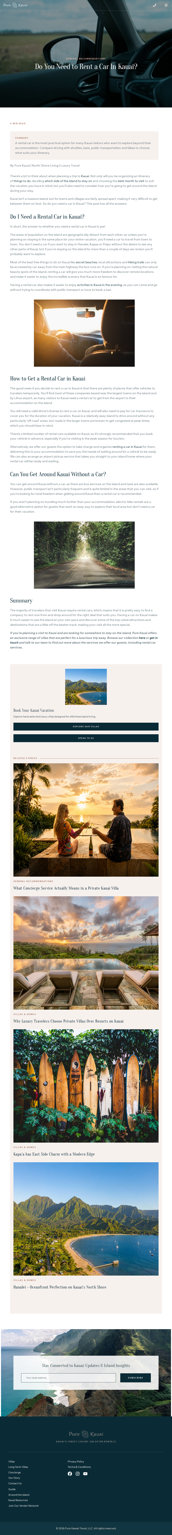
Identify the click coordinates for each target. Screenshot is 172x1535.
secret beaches (86, 262)
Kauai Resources (18, 1500)
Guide (12, 1489)
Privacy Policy (76, 1461)
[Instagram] (77, 1474)
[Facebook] (70, 1474)
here (142, 638)
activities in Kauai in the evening (99, 285)
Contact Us (15, 1483)
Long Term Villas (18, 1467)
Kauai (85, 176)
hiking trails (136, 262)
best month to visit (131, 181)
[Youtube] (85, 1474)
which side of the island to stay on (68, 181)
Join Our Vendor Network (23, 1505)
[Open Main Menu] (154, 5)
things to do (22, 181)
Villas (11, 1461)
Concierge (14, 1472)
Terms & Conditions (79, 1467)
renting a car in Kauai (127, 447)
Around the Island (18, 1494)
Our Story (14, 1477)
